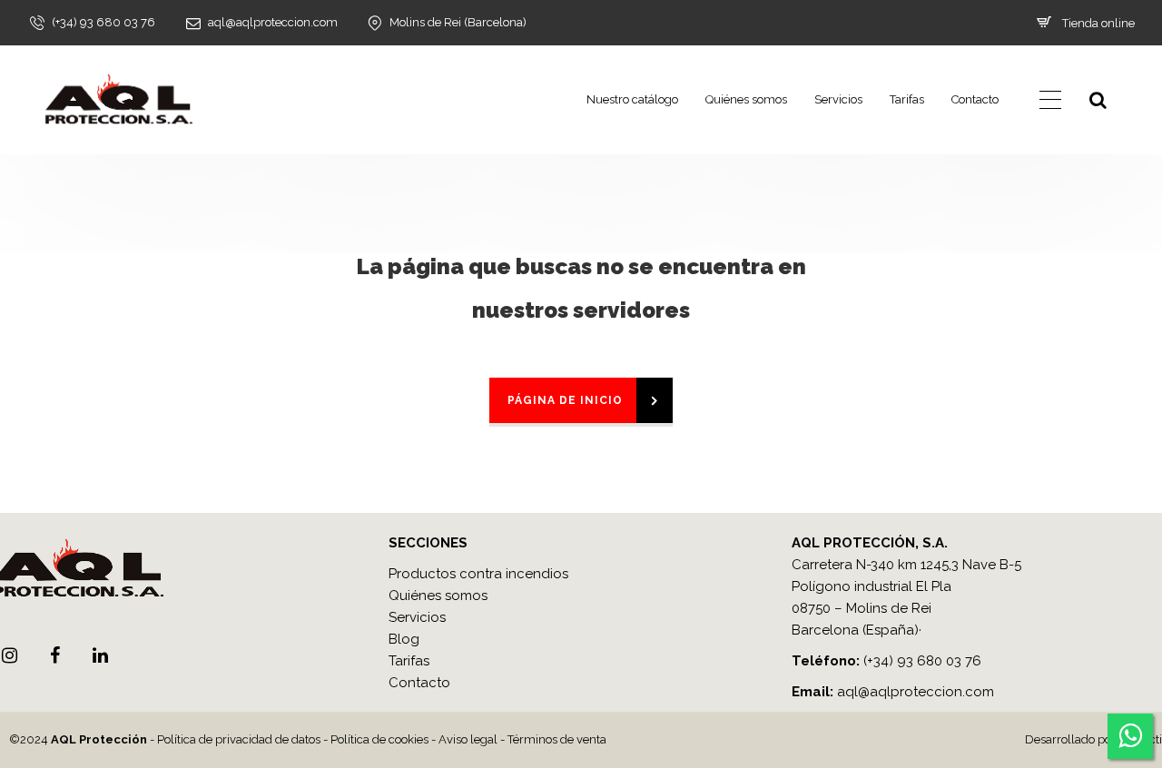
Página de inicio (565, 400)
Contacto (975, 99)
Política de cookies (379, 739)
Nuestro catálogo (632, 99)
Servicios (838, 99)
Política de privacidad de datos (238, 739)
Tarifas (907, 99)
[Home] (118, 100)
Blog (404, 639)
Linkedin (100, 655)
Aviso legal (467, 739)
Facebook (54, 655)
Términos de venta (556, 739)
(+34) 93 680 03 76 (922, 661)
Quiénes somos (746, 99)
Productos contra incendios (478, 574)
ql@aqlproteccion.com (919, 692)
